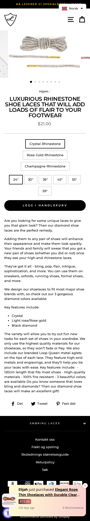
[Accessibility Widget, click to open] (8, 513)
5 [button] (47, 82)
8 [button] (59, 82)
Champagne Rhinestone (45, 166)
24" (15, 179)
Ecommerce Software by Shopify (45, 517)
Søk (45, 470)
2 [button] (35, 82)
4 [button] (43, 82)
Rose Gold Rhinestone (45, 155)
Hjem (43, 91)
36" (45, 179)
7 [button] (55, 82)
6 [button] (51, 82)
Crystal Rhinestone (45, 144)
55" (74, 179)
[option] (45, 4)
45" (59, 179)
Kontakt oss (45, 439)
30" (30, 179)
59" (45, 191)
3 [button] (39, 82)
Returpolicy (45, 462)
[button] (72, 8)
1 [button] (31, 82)
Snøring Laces (45, 423)
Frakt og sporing (45, 447)
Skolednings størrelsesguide (45, 454)
